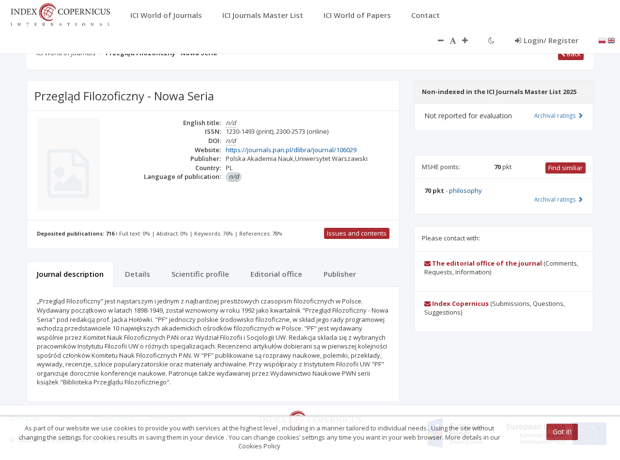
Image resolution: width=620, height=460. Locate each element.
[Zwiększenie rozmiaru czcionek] (470, 40)
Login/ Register (551, 40)
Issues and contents (357, 233)
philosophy (465, 190)
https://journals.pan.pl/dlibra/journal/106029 (291, 149)
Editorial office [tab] (276, 274)
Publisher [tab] (340, 274)
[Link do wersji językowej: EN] (611, 39)
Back (573, 53)
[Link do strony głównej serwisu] (60, 13)
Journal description (70, 274)
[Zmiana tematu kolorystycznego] (491, 40)
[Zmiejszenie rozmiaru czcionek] (436, 40)
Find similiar (565, 167)
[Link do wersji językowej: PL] (602, 39)
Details (137, 274)
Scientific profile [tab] (200, 274)
